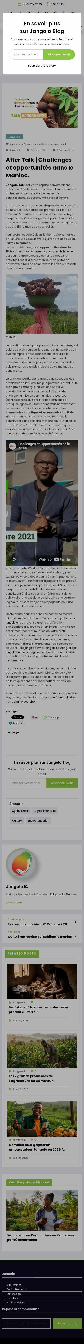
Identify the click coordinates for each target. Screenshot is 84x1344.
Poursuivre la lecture (42, 66)
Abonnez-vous (59, 54)
